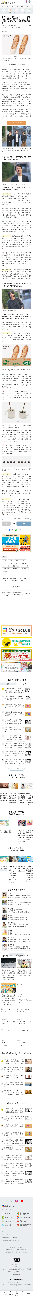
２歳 (17, 560)
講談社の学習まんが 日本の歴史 (9, 1237)
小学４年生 (25, 566)
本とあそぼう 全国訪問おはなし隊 (10, 1240)
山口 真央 (9, 31)
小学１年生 (24, 563)
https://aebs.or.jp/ (16, 1274)
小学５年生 (6, 568)
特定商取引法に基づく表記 (11, 1252)
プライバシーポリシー (21, 1249)
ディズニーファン (6, 1235)
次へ (24, 523)
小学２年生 (6, 566)
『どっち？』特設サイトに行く (16, 123)
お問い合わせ (13, 1247)
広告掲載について (10, 1249)
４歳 (4, 563)
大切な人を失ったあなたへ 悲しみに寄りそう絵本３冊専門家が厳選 (20, 579)
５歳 (11, 563)
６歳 (17, 563)
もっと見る (16, 769)
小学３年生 (16, 566)
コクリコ (12, 882)
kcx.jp (15, 56)
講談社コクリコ (3, 870)
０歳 (4, 560)
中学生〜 (24, 568)
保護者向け (6, 571)
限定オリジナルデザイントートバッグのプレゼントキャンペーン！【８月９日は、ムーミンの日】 (12, 594)
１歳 (11, 560)
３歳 (23, 560)
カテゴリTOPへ (16, 587)
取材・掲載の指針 (23, 1252)
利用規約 (20, 1247)
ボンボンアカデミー (7, 1232)
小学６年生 (16, 568)
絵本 (4, 557)
